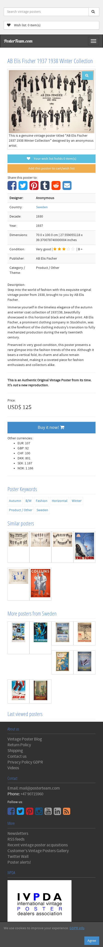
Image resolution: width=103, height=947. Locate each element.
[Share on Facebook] (13, 188)
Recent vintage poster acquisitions (38, 845)
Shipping (15, 750)
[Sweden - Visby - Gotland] (41, 691)
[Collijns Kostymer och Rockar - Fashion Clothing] (41, 584)
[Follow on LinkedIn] (58, 813)
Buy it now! (49, 427)
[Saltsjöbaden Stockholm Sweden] (63, 662)
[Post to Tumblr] (45, 188)
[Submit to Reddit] (57, 188)
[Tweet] (23, 188)
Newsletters (18, 833)
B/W (29, 501)
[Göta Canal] (63, 633)
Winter (77, 501)
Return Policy (19, 745)
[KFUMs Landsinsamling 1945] (41, 637)
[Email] (67, 188)
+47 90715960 (31, 794)
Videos (13, 768)
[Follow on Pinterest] (30, 813)
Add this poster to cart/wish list (51, 168)
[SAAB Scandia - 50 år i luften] (19, 637)
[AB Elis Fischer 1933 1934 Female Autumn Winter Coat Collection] (19, 547)
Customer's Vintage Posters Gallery (38, 851)
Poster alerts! (19, 862)
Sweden (42, 207)
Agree (92, 940)
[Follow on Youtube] (48, 813)
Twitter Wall (18, 856)
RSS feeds (16, 839)
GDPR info (77, 928)
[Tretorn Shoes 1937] (85, 547)
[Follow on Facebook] (12, 813)
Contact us (17, 756)
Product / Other (20, 510)
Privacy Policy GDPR (25, 762)
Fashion (42, 501)
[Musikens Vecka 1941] (85, 662)
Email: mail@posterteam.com (34, 788)
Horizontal (60, 501)
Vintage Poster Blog (25, 739)
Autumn (15, 501)
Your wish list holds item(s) (54, 158)
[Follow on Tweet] (21, 813)
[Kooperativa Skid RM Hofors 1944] (19, 691)
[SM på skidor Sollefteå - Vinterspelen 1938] (85, 633)
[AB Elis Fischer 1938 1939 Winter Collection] (63, 547)
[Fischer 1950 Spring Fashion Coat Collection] (19, 584)
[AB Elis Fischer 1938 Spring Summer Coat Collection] (41, 547)
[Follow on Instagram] (39, 813)
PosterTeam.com (18, 41)
